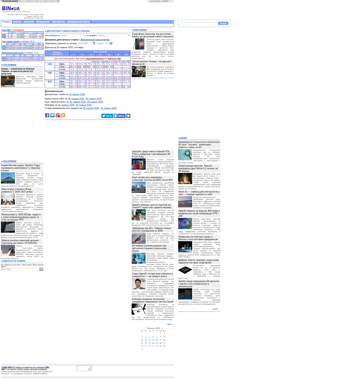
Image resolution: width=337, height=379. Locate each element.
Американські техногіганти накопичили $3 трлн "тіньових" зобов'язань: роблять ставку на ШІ (199, 145)
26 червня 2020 (76, 98)
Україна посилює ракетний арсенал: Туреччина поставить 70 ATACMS (20, 241)
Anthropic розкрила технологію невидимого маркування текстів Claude (152, 300)
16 (164, 340)
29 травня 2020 (77, 94)
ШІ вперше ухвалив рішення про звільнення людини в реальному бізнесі (149, 248)
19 (149, 343)
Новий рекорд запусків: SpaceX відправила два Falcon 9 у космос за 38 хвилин (198, 168)
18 (146, 343)
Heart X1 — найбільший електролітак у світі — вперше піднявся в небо (199, 193)
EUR (4, 48)
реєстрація (155, 1)
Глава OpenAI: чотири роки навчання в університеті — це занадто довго (152, 275)
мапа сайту (52, 1)
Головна (6, 22)
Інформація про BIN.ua (79, 22)
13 (153, 340)
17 (142, 343)
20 (153, 343)
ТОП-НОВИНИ (9, 65)
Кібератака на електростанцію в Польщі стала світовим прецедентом (198, 238)
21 (157, 343)
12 (149, 340)
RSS (42, 1)
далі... (171, 324)
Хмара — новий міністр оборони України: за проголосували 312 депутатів (17, 71)
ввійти (165, 1)
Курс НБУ (6, 30)
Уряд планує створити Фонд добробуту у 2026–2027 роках (17, 190)
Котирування (43, 22)
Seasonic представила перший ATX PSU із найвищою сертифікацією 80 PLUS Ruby (151, 154)
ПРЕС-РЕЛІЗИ (140, 30)
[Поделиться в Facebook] (47, 115)
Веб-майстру (58, 22)
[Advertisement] (110, 11)
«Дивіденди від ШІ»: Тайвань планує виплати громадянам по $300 (151, 229)
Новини (17, 22)
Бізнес (183, 138)
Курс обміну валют (11, 41)
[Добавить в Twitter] (52, 115)
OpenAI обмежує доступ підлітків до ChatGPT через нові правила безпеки (151, 206)
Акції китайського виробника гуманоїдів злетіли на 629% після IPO (152, 178)
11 (146, 340)
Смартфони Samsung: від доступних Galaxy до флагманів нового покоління (152, 35)
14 (157, 340)
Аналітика (29, 22)
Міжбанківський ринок (13, 53)
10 (142, 340)
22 (161, 343)
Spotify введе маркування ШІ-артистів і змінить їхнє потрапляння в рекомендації (199, 284)
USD (4, 46)
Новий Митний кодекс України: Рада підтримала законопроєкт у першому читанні (20, 168)
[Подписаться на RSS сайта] (63, 115)
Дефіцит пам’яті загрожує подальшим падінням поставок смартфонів (199, 261)
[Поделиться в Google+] (58, 115)
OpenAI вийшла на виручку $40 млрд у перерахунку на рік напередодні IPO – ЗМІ (199, 213)
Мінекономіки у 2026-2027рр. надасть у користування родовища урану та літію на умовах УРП (21, 217)
